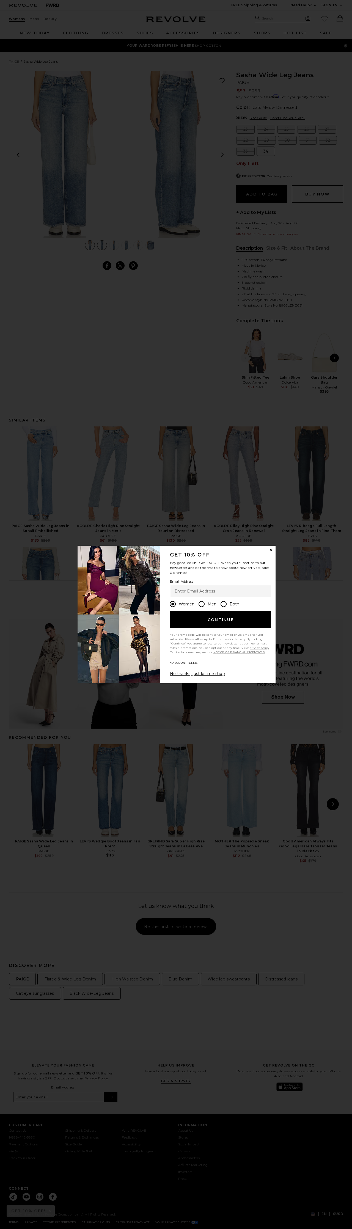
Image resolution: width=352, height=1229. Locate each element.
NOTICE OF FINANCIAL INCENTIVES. (239, 652)
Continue (221, 619)
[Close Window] (271, 550)
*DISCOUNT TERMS (184, 663)
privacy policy (259, 648)
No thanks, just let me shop (197, 673)
